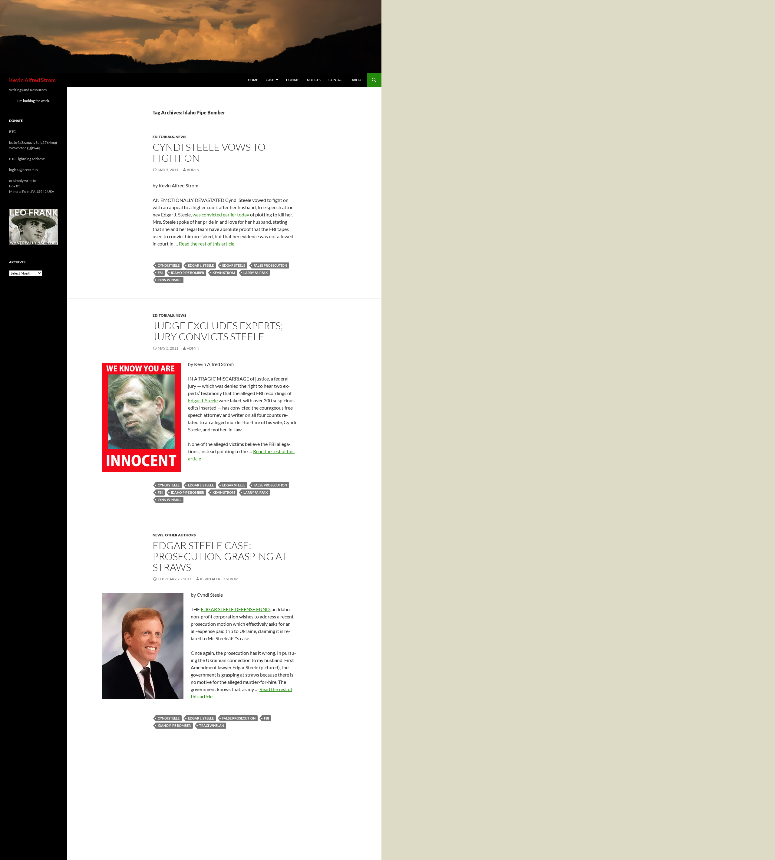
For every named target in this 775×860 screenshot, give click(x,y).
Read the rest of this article (206, 243)
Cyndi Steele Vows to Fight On (209, 152)
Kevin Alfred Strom (32, 80)
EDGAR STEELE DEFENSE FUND (235, 609)
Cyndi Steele (169, 265)
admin (193, 169)
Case (270, 80)
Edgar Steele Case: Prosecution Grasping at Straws (220, 556)
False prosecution (270, 265)
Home (253, 80)
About (357, 80)
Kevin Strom (224, 273)
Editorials (163, 136)
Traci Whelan (211, 725)
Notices (314, 80)
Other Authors (180, 535)
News (181, 136)
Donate (292, 80)
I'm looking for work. (33, 100)
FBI (160, 273)
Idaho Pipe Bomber (187, 273)
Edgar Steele (233, 265)
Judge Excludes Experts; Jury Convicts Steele (218, 331)
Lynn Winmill (169, 280)
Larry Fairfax (255, 273)
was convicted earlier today (221, 214)
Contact (336, 80)
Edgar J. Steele (201, 265)
